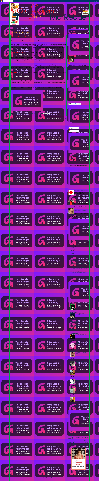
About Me (17, 27)
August (72, 249)
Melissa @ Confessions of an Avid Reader (78, 63)
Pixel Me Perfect (53, 477)
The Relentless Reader (74, 408)
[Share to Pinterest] (49, 113)
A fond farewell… (73, 330)
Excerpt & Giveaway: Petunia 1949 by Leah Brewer (81, 335)
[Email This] (43, 113)
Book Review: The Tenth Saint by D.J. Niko (77, 260)
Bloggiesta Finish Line (73, 259)
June (72, 250)
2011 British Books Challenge (74, 431)
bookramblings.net (74, 325)
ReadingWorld (73, 303)
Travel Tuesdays (79, 444)
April (72, 253)
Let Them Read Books (74, 342)
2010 (71, 280)
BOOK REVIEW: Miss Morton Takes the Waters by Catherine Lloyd (81, 306)
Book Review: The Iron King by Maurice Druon (77, 264)
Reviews (31, 27)
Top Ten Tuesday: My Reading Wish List (76, 263)
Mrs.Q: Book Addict (74, 360)
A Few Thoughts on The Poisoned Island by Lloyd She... (78, 268)
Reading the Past (73, 312)
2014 (71, 243)
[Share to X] (46, 113)
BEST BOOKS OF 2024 (74, 326)
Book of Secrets (73, 329)
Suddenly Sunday (72, 444)
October (72, 247)
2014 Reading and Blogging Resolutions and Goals (78, 272)
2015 (71, 241)
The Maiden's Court (74, 378)
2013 (71, 275)
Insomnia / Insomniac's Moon (81, 388)
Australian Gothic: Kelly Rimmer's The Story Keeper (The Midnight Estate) (80, 315)
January (72, 257)
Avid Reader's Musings (74, 369)
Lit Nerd (71, 386)
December (73, 244)
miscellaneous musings (79, 442)
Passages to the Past (74, 333)
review (86, 443)
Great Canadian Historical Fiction (81, 190)
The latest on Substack (74, 322)
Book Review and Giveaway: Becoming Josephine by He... (79, 271)
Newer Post (12, 118)
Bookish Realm (73, 395)
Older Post (64, 118)
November (73, 246)
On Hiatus (77, 343)
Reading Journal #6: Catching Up (75, 405)
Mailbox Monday (77, 200)
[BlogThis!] (45, 113)
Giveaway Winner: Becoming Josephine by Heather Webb (78, 267)
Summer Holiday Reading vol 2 (81, 396)
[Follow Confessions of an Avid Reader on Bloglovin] (74, 104)
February (72, 256)
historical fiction (79, 440)
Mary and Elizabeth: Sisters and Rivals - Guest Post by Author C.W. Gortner (81, 210)
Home (11, 27)
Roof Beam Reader (74, 321)
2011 (71, 278)
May (72, 252)
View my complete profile (73, 69)
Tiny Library (73, 404)
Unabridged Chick (73, 351)
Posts (71, 128)
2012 (71, 277)
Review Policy (25, 27)
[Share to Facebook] (47, 113)
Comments (72, 131)
